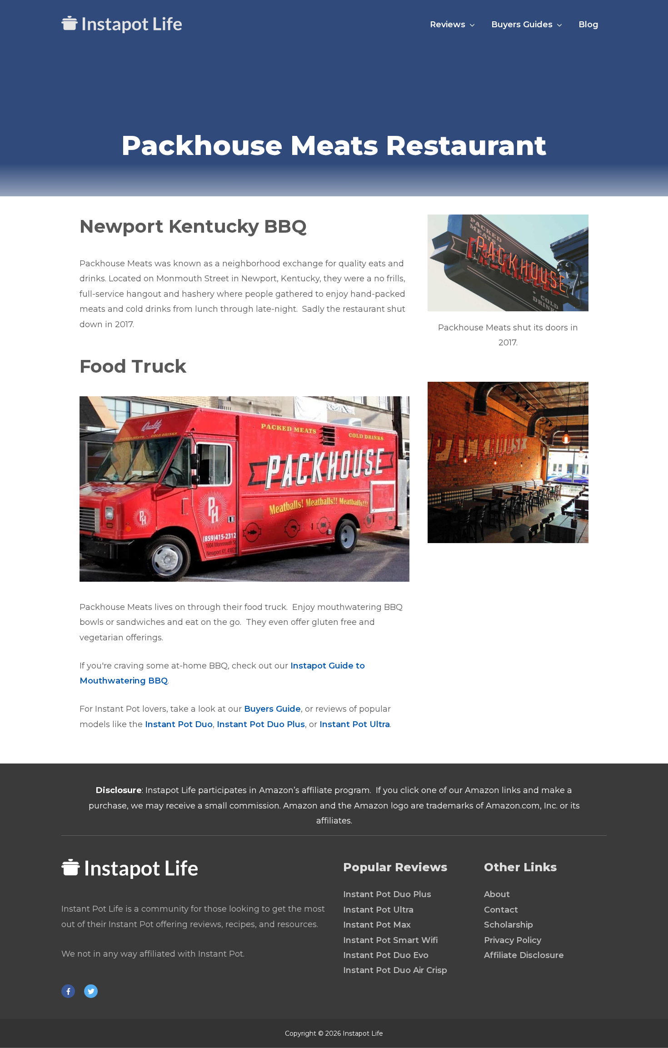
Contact (501, 910)
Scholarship (508, 925)
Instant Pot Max (377, 925)
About (497, 894)
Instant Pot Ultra (354, 724)
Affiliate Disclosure (524, 955)
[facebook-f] (71, 991)
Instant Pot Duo (179, 724)
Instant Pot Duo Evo (386, 955)
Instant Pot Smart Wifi (390, 940)
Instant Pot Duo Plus (261, 724)
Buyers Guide (272, 709)
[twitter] (93, 991)
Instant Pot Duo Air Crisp (395, 970)
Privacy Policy (512, 940)
